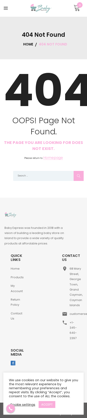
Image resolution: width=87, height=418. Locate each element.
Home (15, 268)
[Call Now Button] (10, 408)
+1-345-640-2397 (73, 330)
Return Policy (15, 302)
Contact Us (16, 316)
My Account (17, 288)
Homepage (53, 158)
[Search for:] (43, 176)
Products (17, 277)
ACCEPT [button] (47, 404)
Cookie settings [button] (22, 405)
